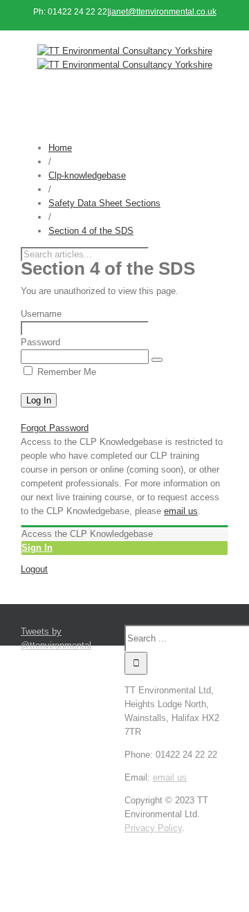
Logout (34, 569)
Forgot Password (55, 428)
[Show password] (157, 360)
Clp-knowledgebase (87, 175)
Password (40, 342)
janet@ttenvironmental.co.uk (162, 12)
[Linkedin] (180, 842)
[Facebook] (172, 842)
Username (41, 314)
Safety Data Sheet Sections (104, 203)
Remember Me (65, 372)
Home (60, 148)
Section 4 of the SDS (90, 231)
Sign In (37, 547)
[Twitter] (176, 842)
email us (181, 511)
